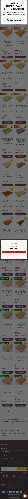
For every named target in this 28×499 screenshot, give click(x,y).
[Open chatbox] (25, 496)
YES (14, 251)
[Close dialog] (26, 241)
